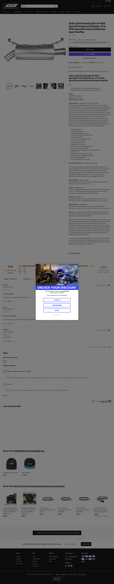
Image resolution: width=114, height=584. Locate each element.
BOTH (57, 310)
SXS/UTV (57, 300)
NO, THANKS (57, 315)
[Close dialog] (75, 266)
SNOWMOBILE (57, 305)
